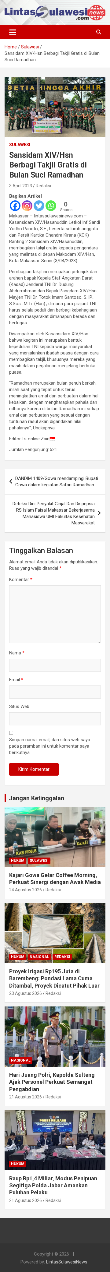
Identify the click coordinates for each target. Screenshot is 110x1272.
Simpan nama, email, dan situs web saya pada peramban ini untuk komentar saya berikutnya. (49, 746)
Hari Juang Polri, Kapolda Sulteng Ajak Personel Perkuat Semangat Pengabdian (52, 1082)
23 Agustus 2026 (25, 993)
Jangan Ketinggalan (36, 798)
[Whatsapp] (51, 205)
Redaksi (43, 185)
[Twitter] (39, 205)
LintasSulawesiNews (66, 1262)
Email (16, 679)
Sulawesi (19, 144)
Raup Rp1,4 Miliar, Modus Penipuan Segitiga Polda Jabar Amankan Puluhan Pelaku (53, 1185)
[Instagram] (27, 205)
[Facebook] (15, 205)
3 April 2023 (20, 185)
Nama (16, 653)
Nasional (39, 957)
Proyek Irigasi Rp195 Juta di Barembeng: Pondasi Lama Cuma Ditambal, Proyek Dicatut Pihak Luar (54, 978)
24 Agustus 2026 (25, 889)
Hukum (17, 860)
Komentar (20, 579)
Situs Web (19, 706)
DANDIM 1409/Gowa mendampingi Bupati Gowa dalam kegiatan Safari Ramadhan (56, 482)
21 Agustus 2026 (25, 1096)
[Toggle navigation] (13, 32)
